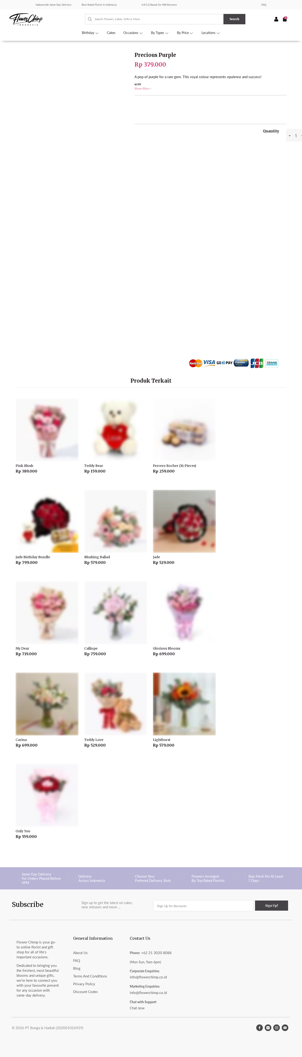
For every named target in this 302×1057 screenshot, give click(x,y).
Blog (76, 968)
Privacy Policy (84, 984)
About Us (80, 953)
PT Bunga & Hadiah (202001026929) (54, 1028)
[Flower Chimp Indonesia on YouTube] (268, 1027)
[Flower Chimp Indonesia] (47, 19)
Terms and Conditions (90, 976)
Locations (208, 33)
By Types (158, 33)
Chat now (137, 1008)
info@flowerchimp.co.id (148, 977)
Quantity (271, 131)
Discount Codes (85, 991)
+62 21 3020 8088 (156, 953)
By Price (183, 33)
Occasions (131, 33)
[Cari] (87, 19)
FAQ (263, 4)
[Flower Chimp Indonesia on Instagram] (276, 1027)
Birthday (88, 33)
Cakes (111, 33)
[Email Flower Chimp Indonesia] (285, 1027)
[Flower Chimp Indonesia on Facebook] (259, 1027)
